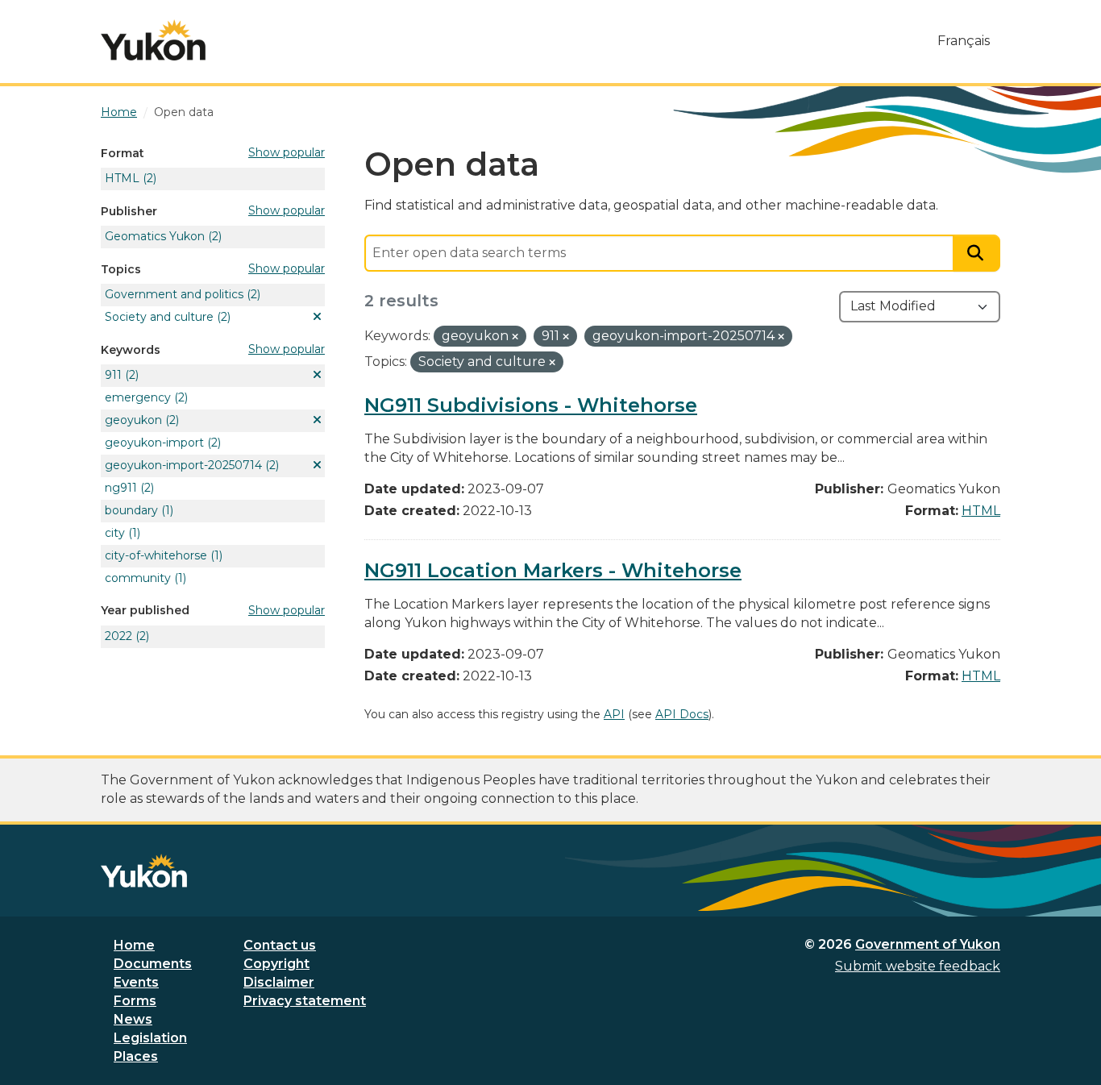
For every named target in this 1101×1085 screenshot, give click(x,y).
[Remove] (515, 337)
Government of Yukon (927, 944)
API (614, 714)
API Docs (681, 714)
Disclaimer (278, 982)
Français (963, 40)
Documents (153, 963)
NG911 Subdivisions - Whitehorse (530, 405)
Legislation (150, 1038)
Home (134, 945)
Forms (135, 1000)
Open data (184, 112)
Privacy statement (304, 1000)
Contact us (279, 945)
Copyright (276, 963)
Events (136, 982)
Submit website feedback (917, 966)
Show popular (286, 152)
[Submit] (977, 253)
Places (136, 1056)
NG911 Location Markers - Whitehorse (553, 570)
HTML (981, 510)
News (133, 1019)
